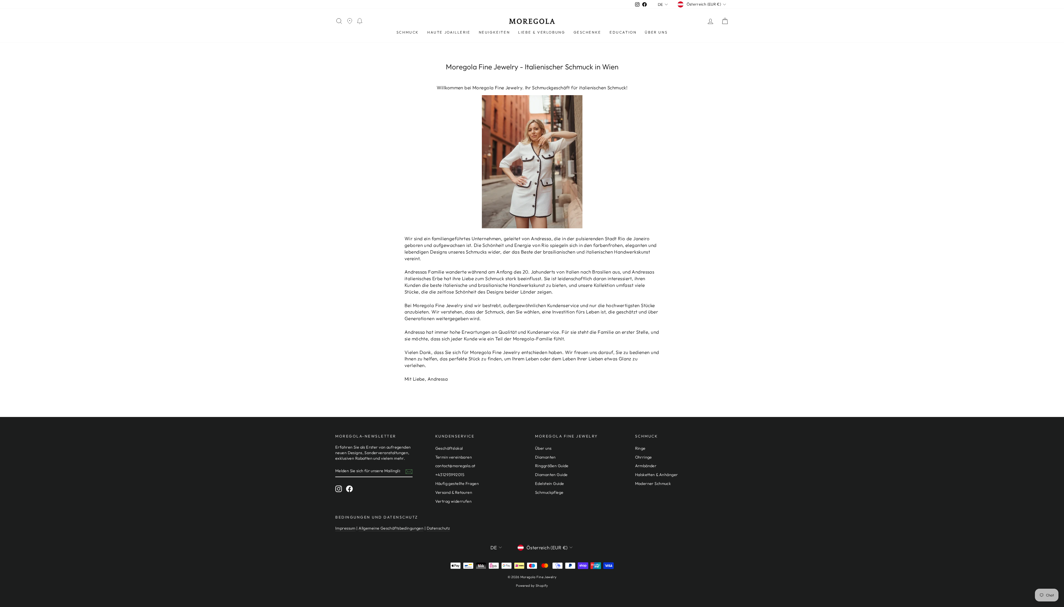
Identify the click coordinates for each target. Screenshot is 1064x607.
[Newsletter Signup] (409, 471)
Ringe (640, 448)
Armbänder (646, 465)
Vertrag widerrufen (453, 501)
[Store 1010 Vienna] (349, 21)
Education (623, 32)
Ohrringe (643, 457)
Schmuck (408, 32)
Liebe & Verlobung (541, 32)
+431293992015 (450, 474)
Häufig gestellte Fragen (457, 483)
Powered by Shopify (532, 585)
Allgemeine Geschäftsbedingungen (391, 528)
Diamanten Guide (551, 474)
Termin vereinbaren (453, 457)
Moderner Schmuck (653, 483)
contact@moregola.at (455, 465)
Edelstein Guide (549, 483)
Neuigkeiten (494, 32)
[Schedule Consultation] (359, 21)
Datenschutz (438, 528)
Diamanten (545, 457)
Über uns (656, 32)
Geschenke (587, 32)
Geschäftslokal (449, 448)
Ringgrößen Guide (552, 465)
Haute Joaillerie (448, 32)
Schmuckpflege (549, 492)
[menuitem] (407, 32)
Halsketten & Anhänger (656, 474)
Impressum (345, 528)
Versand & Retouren (453, 492)
